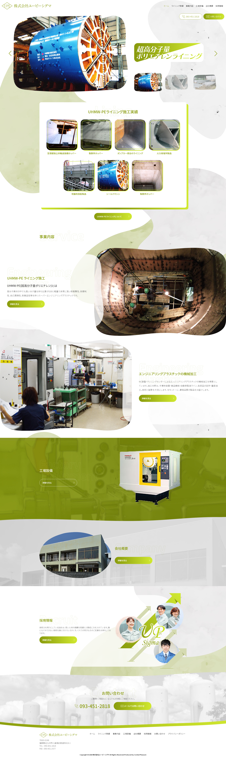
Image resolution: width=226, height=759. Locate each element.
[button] (215, 53)
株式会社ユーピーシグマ (101, 755)
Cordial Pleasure (140, 755)
